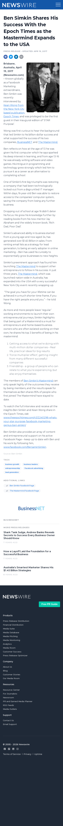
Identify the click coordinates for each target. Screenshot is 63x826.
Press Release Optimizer (15, 655)
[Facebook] (5, 749)
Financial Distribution (13, 625)
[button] (58, 5)
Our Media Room (11, 678)
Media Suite (9, 628)
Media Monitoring (11, 640)
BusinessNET (24, 142)
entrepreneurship (12, 468)
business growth (12, 464)
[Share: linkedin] (16, 57)
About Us (7, 667)
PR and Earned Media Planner (17, 701)
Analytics (7, 644)
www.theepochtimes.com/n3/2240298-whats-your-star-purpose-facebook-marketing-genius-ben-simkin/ (30, 421)
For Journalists (10, 693)
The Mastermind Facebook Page (24, 491)
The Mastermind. (48, 142)
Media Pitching (10, 636)
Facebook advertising (34, 468)
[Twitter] (9, 749)
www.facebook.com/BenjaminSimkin (25, 447)
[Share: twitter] (11, 57)
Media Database (11, 632)
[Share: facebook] (5, 57)
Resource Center (11, 690)
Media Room (9, 648)
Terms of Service (12, 754)
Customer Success (12, 651)
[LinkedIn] (13, 749)
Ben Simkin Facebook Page (21, 485)
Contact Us (8, 720)
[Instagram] (17, 749)
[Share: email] (21, 57)
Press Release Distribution (16, 621)
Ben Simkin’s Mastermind (38, 380)
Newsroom (8, 697)
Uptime (38, 754)
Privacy (27, 754)
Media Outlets (10, 709)
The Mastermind (25, 266)
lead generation (12, 472)
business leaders (31, 464)
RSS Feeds (8, 705)
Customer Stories (11, 674)
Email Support (10, 724)
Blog (5, 670)
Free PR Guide (49, 604)
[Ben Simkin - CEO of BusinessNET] (43, 87)
